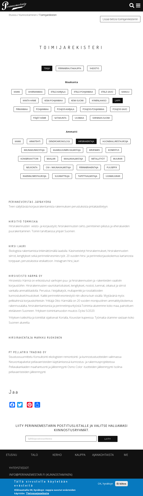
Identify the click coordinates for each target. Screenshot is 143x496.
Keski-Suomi (77, 100)
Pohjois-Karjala (65, 109)
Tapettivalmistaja (87, 176)
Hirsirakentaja (86, 141)
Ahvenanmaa (35, 91)
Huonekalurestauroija (115, 141)
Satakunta (60, 117)
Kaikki (17, 91)
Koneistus (113, 150)
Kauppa (80, 455)
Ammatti (71, 131)
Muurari (117, 158)
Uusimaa (79, 117)
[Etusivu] (13, 5)
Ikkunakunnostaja (34, 150)
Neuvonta (31, 167)
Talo (34, 455)
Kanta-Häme (29, 100)
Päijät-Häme (39, 117)
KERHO (57, 455)
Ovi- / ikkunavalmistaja (58, 167)
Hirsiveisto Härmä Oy (26, 276)
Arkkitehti (34, 141)
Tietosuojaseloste (37, 493)
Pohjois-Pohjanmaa (93, 109)
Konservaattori (29, 158)
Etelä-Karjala (58, 91)
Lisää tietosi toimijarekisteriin (120, 19)
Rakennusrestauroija (34, 176)
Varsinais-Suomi (101, 117)
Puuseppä (112, 167)
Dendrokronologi (59, 141)
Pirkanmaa (22, 109)
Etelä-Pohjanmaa (83, 91)
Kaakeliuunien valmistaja (67, 150)
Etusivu (13, 15)
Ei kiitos (121, 483)
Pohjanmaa (42, 109)
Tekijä (47, 68)
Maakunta (71, 82)
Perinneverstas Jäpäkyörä (30, 202)
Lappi (117, 100)
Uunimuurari (113, 176)
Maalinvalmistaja (73, 158)
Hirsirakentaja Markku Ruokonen (35, 337)
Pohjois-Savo (120, 109)
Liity (108, 438)
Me (126, 455)
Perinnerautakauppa (69, 68)
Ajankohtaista (103, 455)
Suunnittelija (62, 176)
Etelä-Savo (107, 91)
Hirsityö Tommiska (23, 221)
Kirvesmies (94, 150)
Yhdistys (94, 68)
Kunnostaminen (28, 15)
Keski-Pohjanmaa (53, 100)
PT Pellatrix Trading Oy (28, 352)
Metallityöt (98, 158)
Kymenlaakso (99, 100)
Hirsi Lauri (17, 246)
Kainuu (125, 91)
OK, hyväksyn (105, 483)
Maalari (51, 158)
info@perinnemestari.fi (27, 475)
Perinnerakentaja (88, 167)
